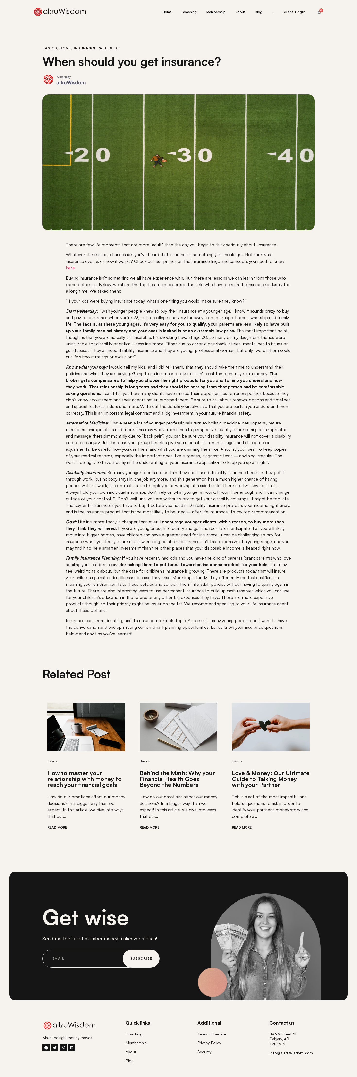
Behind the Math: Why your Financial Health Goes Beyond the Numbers (177, 778)
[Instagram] (63, 1047)
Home (167, 12)
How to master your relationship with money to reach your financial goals (84, 778)
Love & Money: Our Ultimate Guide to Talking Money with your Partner (271, 778)
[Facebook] (46, 1047)
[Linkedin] (71, 1047)
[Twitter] (54, 1047)
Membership (216, 12)
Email (48, 947)
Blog (258, 12)
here (70, 267)
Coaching (189, 12)
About (240, 12)
